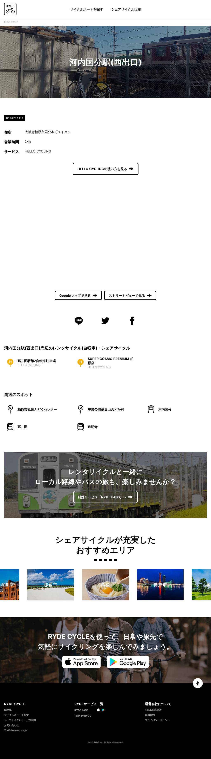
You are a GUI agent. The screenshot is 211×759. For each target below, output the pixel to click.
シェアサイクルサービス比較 (20, 720)
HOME (8, 709)
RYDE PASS (81, 710)
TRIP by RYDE (82, 715)
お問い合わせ (11, 725)
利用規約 (150, 714)
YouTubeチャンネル (15, 730)
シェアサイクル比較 (126, 9)
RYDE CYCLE (11, 22)
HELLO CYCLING (38, 151)
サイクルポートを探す (86, 9)
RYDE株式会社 (153, 709)
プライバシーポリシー (157, 720)
